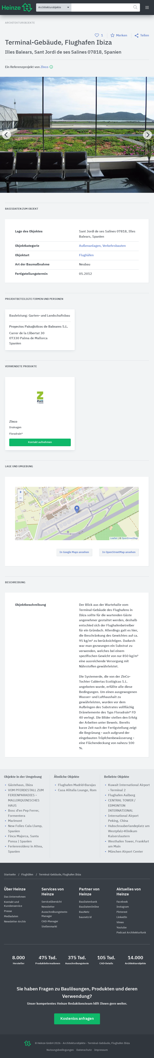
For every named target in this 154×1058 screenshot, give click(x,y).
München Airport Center (125, 851)
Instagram (123, 907)
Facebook (122, 902)
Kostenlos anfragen (77, 1019)
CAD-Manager (50, 921)
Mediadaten (11, 916)
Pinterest (122, 912)
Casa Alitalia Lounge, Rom (77, 790)
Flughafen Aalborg (121, 795)
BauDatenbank (88, 902)
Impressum (101, 1050)
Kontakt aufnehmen (40, 442)
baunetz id (85, 917)
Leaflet (113, 538)
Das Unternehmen (15, 897)
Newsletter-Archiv (15, 921)
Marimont (15, 821)
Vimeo (120, 922)
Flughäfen (86, 255)
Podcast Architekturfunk (131, 932)
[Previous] (6, 134)
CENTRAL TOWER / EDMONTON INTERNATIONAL (122, 805)
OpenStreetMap (130, 538)
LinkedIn (122, 917)
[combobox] (105, 7)
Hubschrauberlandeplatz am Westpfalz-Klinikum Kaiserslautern (129, 831)
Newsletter (48, 907)
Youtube (122, 927)
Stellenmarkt (49, 926)
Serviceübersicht (52, 902)
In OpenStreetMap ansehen (119, 552)
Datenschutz (84, 1050)
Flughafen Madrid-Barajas (77, 785)
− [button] (20, 498)
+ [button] (20, 492)
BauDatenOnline (89, 907)
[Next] (147, 134)
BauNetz (84, 912)
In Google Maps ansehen (74, 552)
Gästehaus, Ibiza (20, 785)
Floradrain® (16, 434)
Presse (8, 911)
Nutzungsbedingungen (60, 1050)
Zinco (45, 67)
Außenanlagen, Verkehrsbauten (102, 246)
